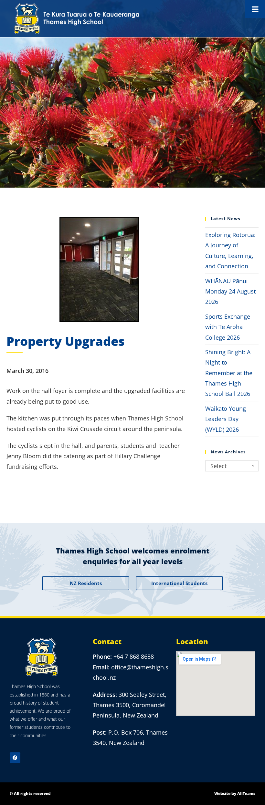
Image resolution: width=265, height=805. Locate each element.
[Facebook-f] (15, 757)
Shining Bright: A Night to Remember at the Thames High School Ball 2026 (228, 373)
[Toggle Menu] (255, 9)
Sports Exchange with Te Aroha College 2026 (227, 327)
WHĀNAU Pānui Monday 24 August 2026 (230, 291)
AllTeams (246, 793)
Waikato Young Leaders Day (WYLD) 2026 (225, 419)
